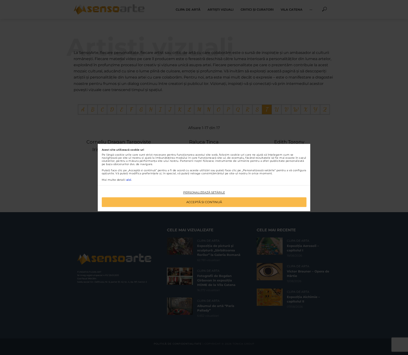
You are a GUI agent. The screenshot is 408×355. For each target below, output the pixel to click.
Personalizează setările (204, 192)
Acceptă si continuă (204, 202)
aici (128, 179)
